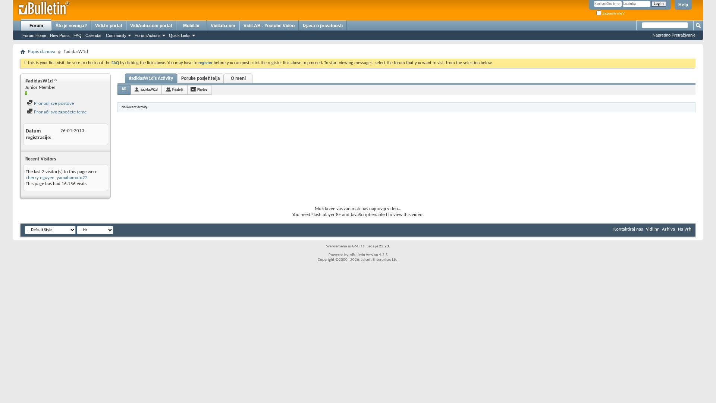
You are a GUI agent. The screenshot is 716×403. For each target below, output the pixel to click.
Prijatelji (177, 89)
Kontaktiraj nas (628, 229)
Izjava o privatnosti (323, 25)
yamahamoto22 (72, 177)
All (124, 89)
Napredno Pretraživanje (674, 35)
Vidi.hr (652, 229)
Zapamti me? (613, 13)
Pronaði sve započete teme (60, 112)
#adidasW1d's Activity (151, 78)
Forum (36, 25)
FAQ (77, 35)
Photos (202, 89)
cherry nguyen (40, 177)
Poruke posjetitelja (200, 78)
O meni (238, 78)
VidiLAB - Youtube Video (269, 25)
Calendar (93, 35)
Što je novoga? (71, 25)
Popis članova (41, 51)
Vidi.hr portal (108, 25)
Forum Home (34, 35)
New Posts (60, 35)
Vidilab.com (223, 25)
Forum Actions (148, 35)
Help (683, 4)
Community (116, 35)
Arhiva (668, 229)
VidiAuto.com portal (151, 25)
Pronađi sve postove (53, 103)
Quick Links (180, 35)
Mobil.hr (191, 25)
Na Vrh (684, 229)
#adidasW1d (149, 89)
